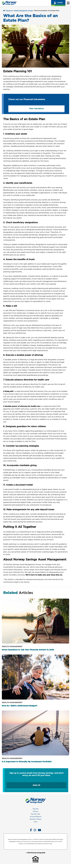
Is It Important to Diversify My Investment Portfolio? (27, 762)
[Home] (4, 10)
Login (60, 3)
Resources (9, 10)
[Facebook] (31, 830)
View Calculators (36, 108)
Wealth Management (12, 646)
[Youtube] (39, 830)
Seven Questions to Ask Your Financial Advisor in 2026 (28, 650)
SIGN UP (36, 785)
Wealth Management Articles (23, 10)
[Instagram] (35, 830)
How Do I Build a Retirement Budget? (19, 706)
